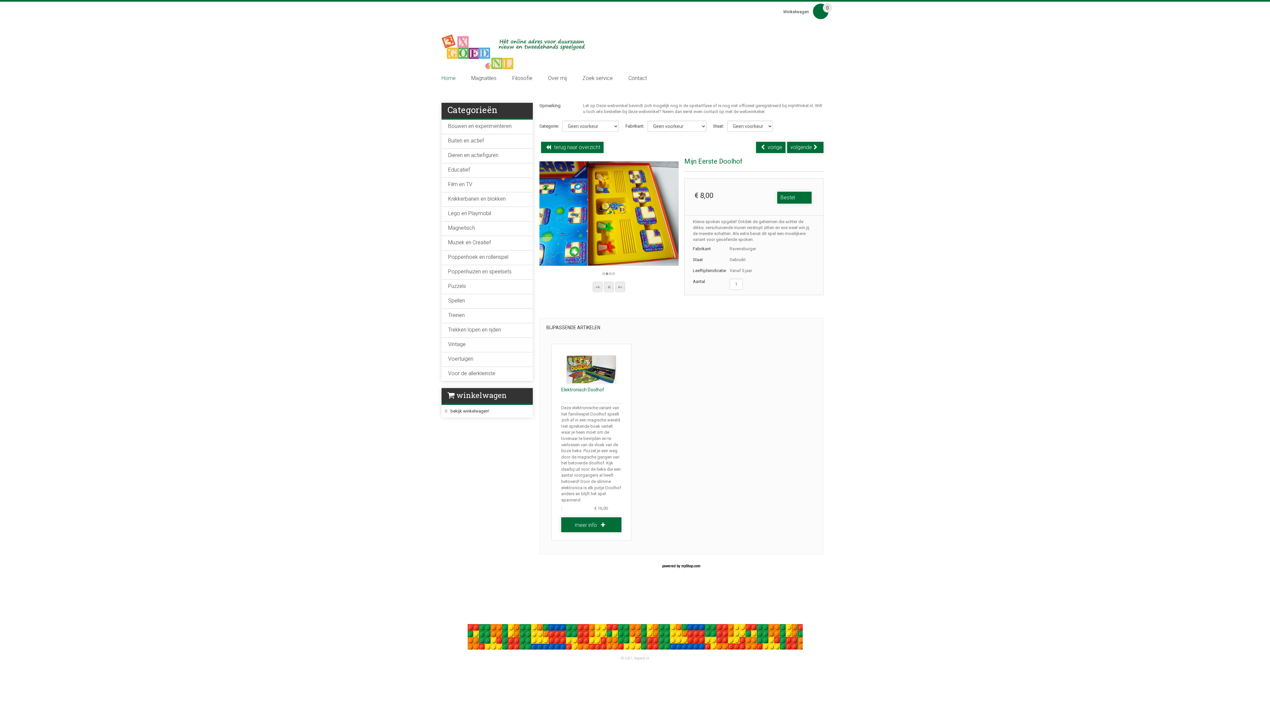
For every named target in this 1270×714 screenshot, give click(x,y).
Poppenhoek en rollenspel (478, 257)
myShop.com (690, 566)
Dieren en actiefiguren (473, 155)
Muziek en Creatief (469, 242)
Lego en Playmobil (469, 213)
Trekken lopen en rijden (474, 330)
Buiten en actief (466, 141)
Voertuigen (460, 359)
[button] (598, 287)
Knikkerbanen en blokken (477, 199)
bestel (788, 197)
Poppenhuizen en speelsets (480, 271)
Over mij (557, 78)
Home (449, 78)
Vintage (457, 344)
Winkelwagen (796, 11)
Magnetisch (461, 228)
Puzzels (457, 286)
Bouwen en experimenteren (480, 126)
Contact (637, 78)
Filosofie (522, 78)
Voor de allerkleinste (471, 373)
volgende (801, 147)
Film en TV (460, 184)
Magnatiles (483, 78)
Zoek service (597, 78)
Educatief (459, 170)
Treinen (456, 315)
